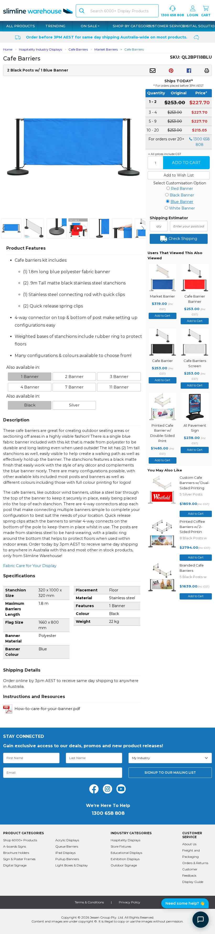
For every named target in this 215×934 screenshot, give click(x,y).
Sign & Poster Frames (19, 859)
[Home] (38, 10)
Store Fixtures (121, 846)
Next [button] (143, 228)
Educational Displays (126, 853)
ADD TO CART (186, 162)
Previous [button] (3, 228)
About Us (189, 844)
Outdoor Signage (124, 865)
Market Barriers (106, 49)
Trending (55, 26)
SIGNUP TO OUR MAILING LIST (170, 772)
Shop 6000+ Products (20, 840)
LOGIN (192, 15)
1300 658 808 (172, 15)
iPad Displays (65, 853)
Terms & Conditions (89, 902)
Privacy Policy (129, 902)
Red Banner (182, 188)
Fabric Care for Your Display (29, 565)
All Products (20, 26)
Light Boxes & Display (71, 865)
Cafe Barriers (78, 49)
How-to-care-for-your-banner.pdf (47, 708)
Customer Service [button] (167, 26)
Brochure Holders (16, 853)
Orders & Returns (195, 863)
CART (206, 15)
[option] (11, 228)
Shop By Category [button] (132, 26)
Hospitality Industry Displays (40, 49)
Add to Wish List (179, 175)
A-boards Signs (14, 846)
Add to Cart (162, 315)
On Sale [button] (89, 26)
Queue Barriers (66, 846)
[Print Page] (207, 70)
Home (7, 49)
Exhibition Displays (125, 859)
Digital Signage (14, 865)
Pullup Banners (67, 859)
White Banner (182, 208)
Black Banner (182, 195)
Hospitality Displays (125, 840)
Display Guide (192, 882)
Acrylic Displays (67, 840)
